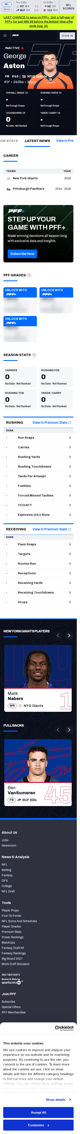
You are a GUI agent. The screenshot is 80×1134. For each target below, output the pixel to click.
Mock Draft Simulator (16, 964)
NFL (7, 4)
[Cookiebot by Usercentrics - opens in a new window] (55, 1028)
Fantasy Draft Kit (13, 948)
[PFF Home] (15, 36)
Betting (6, 870)
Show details (55, 1099)
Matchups (8, 942)
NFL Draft (8, 891)
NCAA (7, 9)
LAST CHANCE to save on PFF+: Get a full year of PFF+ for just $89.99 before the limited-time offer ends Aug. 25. (39, 22)
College (7, 886)
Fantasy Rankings (14, 953)
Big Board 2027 (12, 958)
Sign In (67, 35)
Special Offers (11, 1007)
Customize (36, 1125)
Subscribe (8, 1001)
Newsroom (9, 845)
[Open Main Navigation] (5, 35)
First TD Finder (12, 915)
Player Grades (11, 926)
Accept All (38, 1112)
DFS (5, 880)
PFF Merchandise (14, 1012)
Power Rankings (12, 937)
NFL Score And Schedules (19, 921)
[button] (22, 254)
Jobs (5, 840)
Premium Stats (11, 932)
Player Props (10, 910)
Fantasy (7, 875)
